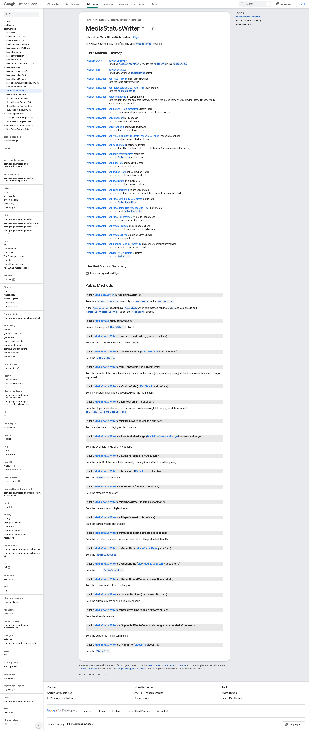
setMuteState (116, 163)
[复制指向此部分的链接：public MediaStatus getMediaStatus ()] (135, 321)
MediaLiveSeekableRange (146, 136)
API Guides (53, 3)
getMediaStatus (117, 69)
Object (136, 37)
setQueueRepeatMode (120, 217)
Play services (26, 4)
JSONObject (132, 109)
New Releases (73, 3)
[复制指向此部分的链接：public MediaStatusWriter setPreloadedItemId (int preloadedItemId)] (170, 533)
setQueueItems (116, 208)
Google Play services (117, 20)
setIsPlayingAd (116, 127)
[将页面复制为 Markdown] (153, 29)
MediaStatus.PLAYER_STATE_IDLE (106, 412)
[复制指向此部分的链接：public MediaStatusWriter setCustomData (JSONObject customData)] (171, 386)
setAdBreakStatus (118, 87)
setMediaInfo (115, 154)
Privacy (60, 724)
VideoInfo (127, 253)
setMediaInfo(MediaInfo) (102, 311)
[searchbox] (21, 14)
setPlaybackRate (117, 172)
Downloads (140, 3)
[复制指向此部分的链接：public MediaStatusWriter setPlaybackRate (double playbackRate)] (168, 502)
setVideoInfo (115, 253)
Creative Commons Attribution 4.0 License (166, 665)
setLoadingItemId (117, 145)
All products (163, 711)
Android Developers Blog (59, 693)
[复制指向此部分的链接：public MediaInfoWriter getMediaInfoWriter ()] (144, 295)
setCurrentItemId (117, 96)
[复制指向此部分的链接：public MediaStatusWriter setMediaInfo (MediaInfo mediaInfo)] (164, 471)
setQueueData (116, 199)
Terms (50, 724)
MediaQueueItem (139, 208)
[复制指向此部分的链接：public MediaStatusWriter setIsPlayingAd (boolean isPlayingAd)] (165, 421)
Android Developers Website (148, 693)
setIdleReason (116, 118)
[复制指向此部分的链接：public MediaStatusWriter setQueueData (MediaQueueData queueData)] (174, 548)
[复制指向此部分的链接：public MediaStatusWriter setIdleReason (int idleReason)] (157, 402)
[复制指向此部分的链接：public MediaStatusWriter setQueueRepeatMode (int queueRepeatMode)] (176, 579)
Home (88, 20)
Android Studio (229, 693)
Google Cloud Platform (139, 711)
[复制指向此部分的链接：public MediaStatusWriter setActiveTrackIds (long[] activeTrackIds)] (170, 336)
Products (99, 20)
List (127, 208)
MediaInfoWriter (95, 60)
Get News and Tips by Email (61, 698)
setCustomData (117, 109)
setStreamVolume (118, 235)
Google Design (141, 698)
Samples (108, 3)
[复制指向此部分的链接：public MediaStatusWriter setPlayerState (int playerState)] (158, 517)
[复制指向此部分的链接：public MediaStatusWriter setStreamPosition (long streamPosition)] (170, 595)
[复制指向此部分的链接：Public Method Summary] (125, 53)
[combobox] (255, 4)
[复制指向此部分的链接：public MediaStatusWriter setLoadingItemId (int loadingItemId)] (164, 456)
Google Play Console (232, 698)
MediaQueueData (133, 199)
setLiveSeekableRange (120, 136)
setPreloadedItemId (119, 190)
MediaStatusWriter (96, 78)
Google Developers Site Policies (131, 668)
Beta (154, 3)
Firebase (116, 711)
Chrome (102, 711)
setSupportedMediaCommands (125, 244)
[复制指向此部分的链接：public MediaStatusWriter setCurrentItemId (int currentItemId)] (163, 367)
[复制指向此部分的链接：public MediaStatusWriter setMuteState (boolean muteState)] (162, 487)
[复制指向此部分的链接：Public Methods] (116, 286)
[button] (21, 21)
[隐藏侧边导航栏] (39, 725)
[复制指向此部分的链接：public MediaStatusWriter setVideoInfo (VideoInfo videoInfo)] (162, 645)
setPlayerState (116, 181)
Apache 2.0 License (88, 668)
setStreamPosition (118, 226)
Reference (92, 3)
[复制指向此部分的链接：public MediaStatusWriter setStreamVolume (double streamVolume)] (171, 610)
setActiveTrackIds (118, 78)
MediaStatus (143, 43)
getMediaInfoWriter (118, 60)
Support (123, 3)
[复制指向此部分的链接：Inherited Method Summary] (129, 267)
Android (87, 711)
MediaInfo (160, 63)
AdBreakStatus (136, 87)
